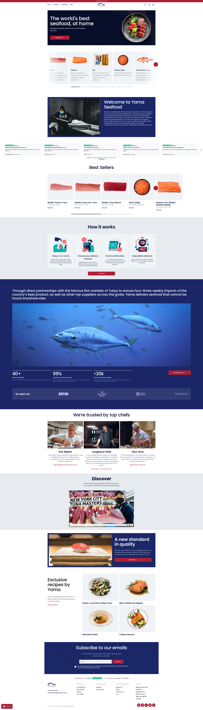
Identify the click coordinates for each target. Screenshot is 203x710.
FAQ (117, 694)
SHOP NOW (58, 37)
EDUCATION (99, 689)
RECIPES (98, 687)
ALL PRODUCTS (81, 687)
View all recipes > (53, 605)
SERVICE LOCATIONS (142, 687)
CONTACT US (120, 692)
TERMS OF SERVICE (141, 696)
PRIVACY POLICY (140, 694)
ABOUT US (119, 687)
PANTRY (79, 692)
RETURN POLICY (140, 692)
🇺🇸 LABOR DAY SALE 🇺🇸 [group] (101, 1)
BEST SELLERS (80, 689)
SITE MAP (138, 699)
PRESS (118, 689)
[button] (50, 4)
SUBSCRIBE (118, 661)
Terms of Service (109, 666)
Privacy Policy (123, 666)
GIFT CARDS (80, 694)
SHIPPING (138, 689)
